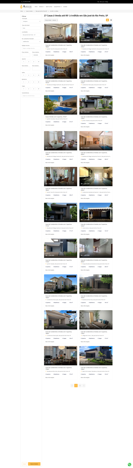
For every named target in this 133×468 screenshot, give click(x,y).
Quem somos (49, 6)
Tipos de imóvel (25, 25)
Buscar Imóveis (34, 464)
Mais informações (49, 55)
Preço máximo (35, 52)
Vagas (23, 86)
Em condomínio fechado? (28, 38)
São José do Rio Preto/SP (41, 11)
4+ (38, 61)
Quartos (24, 59)
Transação (24, 18)
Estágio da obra (25, 45)
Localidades (25, 32)
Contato (65, 6)
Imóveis (41, 6)
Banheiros (24, 79)
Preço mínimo (25, 52)
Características (25, 93)
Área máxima (35, 65)
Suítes (23, 72)
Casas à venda (29, 11)
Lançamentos (57, 6)
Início (36, 6)
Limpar (24, 464)
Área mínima (25, 65)
